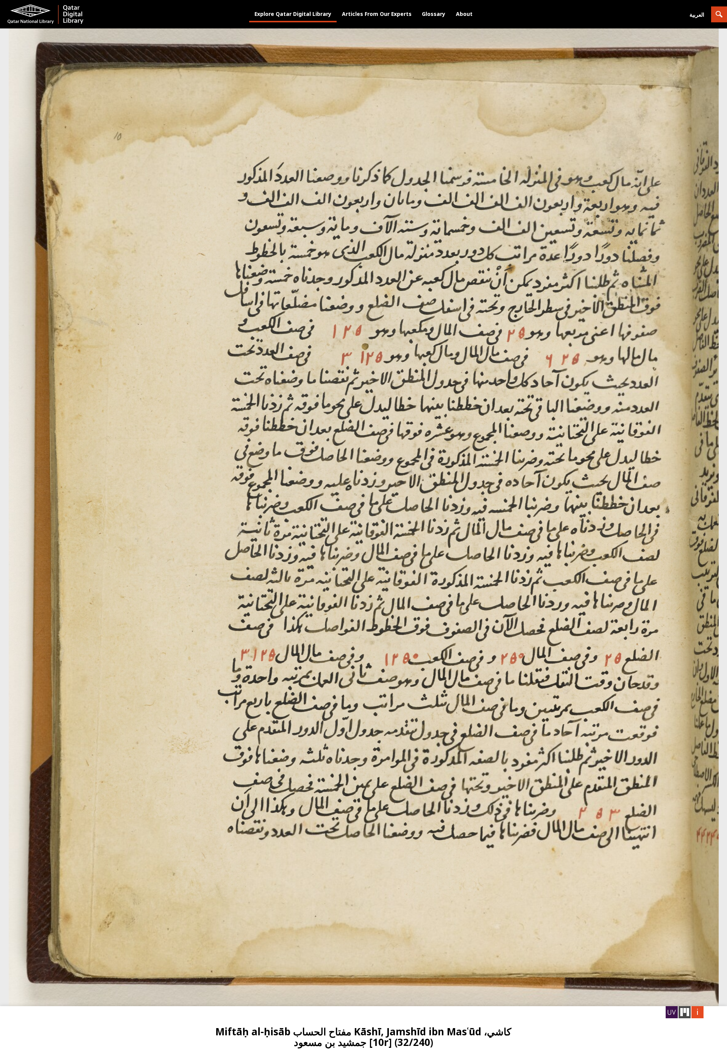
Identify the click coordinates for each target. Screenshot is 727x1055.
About (464, 13)
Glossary (433, 13)
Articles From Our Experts (377, 13)
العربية (697, 14)
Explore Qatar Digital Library (292, 13)
